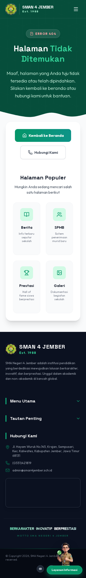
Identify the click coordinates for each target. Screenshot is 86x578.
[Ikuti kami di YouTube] (40, 568)
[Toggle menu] (75, 9)
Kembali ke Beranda (46, 135)
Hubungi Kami (46, 152)
